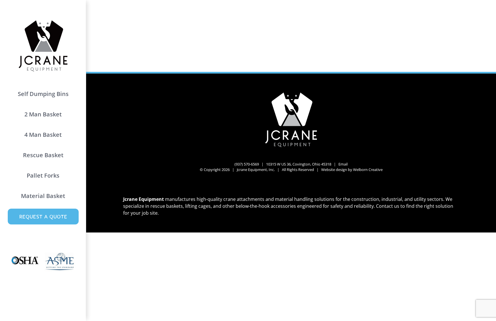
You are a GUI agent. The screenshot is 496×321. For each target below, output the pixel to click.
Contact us (387, 206)
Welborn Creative (368, 169)
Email (343, 164)
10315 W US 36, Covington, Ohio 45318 (298, 164)
